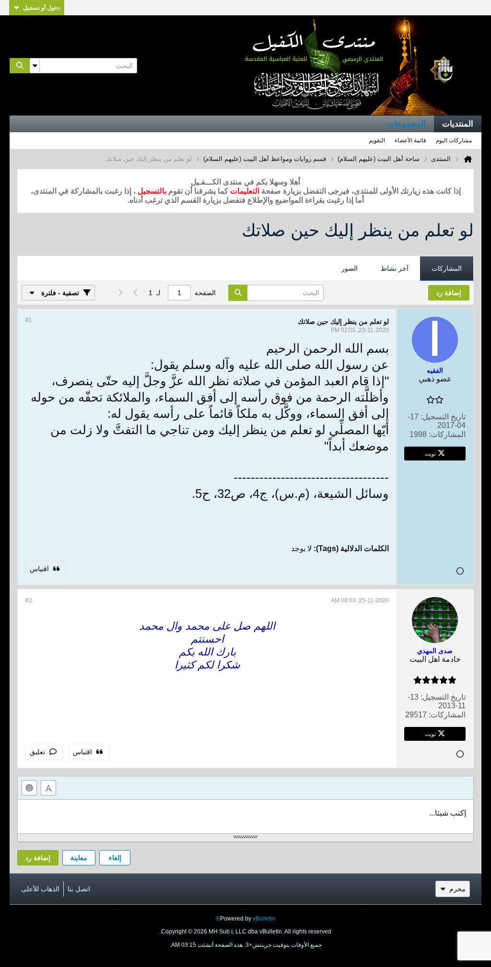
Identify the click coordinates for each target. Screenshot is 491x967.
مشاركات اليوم (454, 140)
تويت (430, 453)
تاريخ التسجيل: (443, 417)
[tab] (446, 268)
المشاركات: (447, 434)
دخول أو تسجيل (41, 7)
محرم (457, 889)
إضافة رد (37, 858)
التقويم (377, 140)
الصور (349, 268)
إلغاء (115, 858)
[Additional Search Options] (34, 65)
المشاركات (447, 268)
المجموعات (406, 123)
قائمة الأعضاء (410, 140)
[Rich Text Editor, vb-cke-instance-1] (245, 816)
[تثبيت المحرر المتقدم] (48, 787)
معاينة (78, 858)
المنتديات (457, 123)
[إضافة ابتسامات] (29, 787)
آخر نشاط (395, 268)
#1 (28, 320)
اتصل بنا (79, 889)
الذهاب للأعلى (40, 889)
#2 (28, 600)
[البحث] (20, 65)
